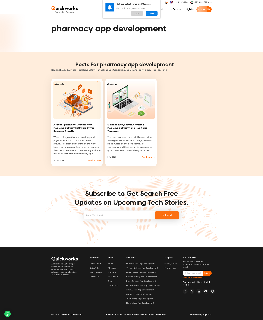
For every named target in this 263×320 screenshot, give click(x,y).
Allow (151, 13)
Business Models (75, 70)
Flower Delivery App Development (141, 272)
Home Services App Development (141, 281)
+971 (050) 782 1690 (203, 2)
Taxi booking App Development (140, 299)
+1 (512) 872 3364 (181, 2)
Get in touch (113, 285)
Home (110, 264)
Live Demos (174, 9)
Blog (110, 281)
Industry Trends (94, 70)
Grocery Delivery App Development (142, 268)
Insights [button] (188, 9)
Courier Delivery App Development (141, 277)
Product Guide (111, 70)
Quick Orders (95, 264)
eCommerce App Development (140, 290)
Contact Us (204, 9)
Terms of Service (154, 314)
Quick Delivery (96, 272)
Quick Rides (95, 268)
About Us (112, 268)
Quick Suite (94, 277)
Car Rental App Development (139, 294)
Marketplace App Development (140, 303)
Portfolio (112, 272)
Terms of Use (170, 268)
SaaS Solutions (128, 70)
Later (137, 13)
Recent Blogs (58, 70)
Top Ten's (161, 70)
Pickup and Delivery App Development (143, 285)
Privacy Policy (171, 264)
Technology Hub (146, 70)
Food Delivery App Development (140, 264)
